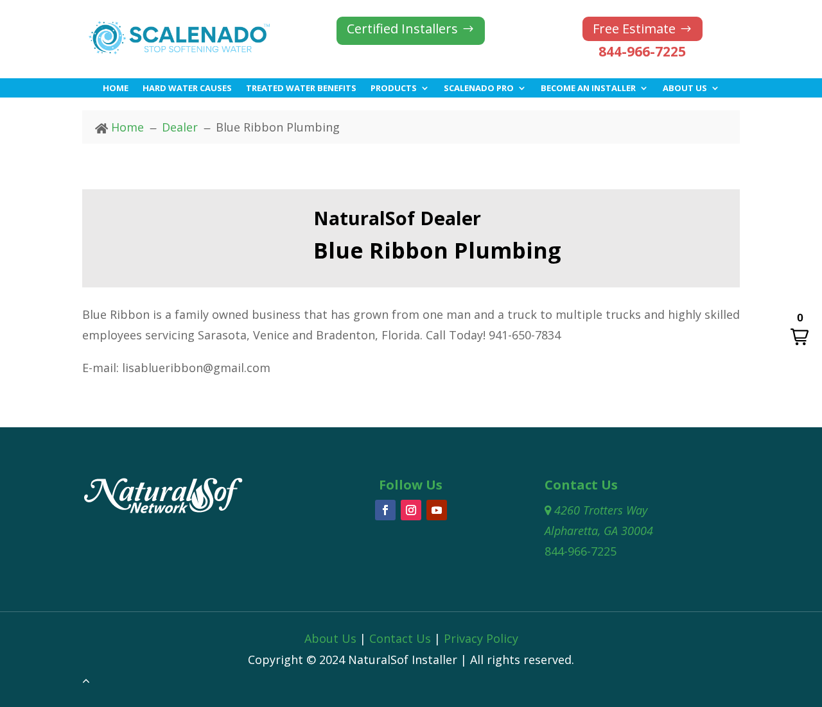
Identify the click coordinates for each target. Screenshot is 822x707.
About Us (685, 88)
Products (394, 88)
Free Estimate (634, 28)
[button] (799, 329)
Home (115, 88)
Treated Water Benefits (301, 88)
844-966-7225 (642, 51)
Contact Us (400, 638)
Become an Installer (588, 88)
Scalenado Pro (479, 88)
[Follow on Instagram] (411, 510)
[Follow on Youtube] (436, 510)
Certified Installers (402, 28)
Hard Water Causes (187, 88)
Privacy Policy (481, 638)
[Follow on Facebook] (385, 510)
